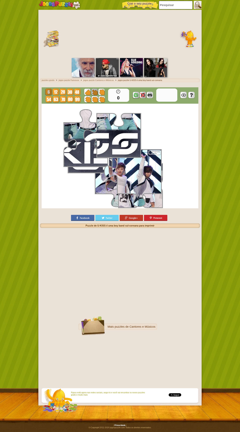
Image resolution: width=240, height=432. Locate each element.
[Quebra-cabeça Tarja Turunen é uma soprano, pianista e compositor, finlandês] (155, 76)
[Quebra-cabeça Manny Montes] (107, 76)
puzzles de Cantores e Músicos (135, 326)
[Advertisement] (120, 33)
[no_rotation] (143, 95)
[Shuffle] (136, 95)
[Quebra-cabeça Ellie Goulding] (131, 76)
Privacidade (120, 425)
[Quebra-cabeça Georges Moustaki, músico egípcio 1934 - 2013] (83, 76)
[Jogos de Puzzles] (59, 5)
